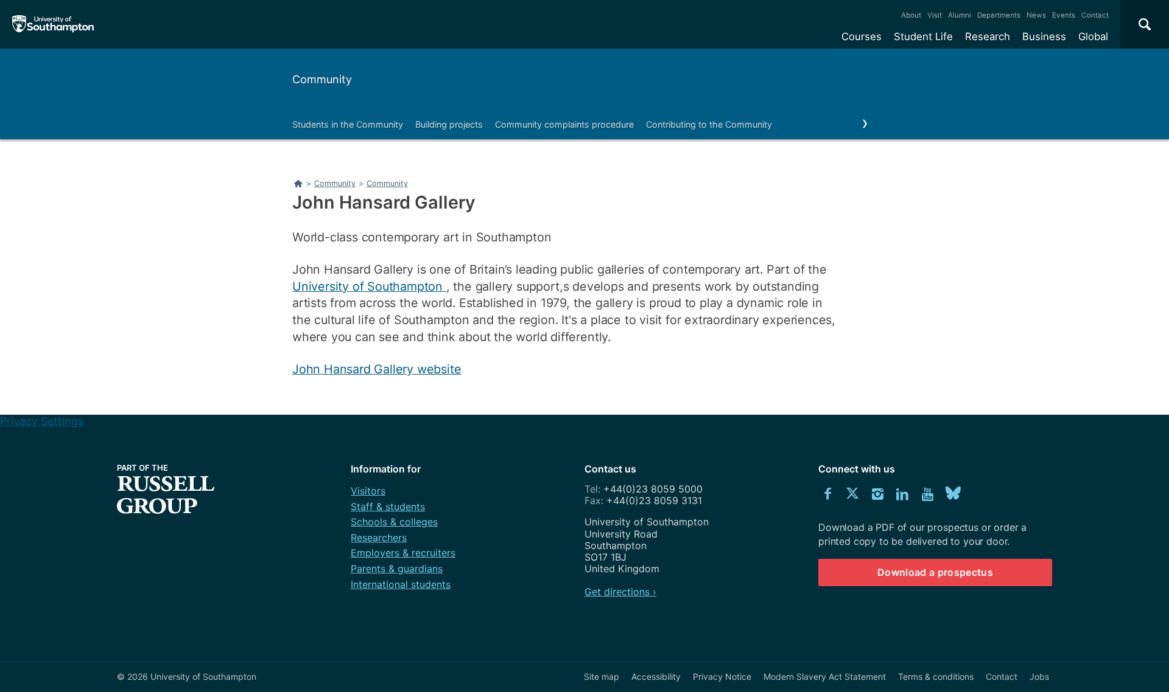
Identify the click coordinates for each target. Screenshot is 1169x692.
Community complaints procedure (564, 124)
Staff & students (388, 506)
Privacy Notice (722, 676)
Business (1044, 36)
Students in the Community (347, 124)
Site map (601, 676)
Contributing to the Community (709, 124)
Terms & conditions (936, 676)
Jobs (1039, 676)
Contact (1095, 15)
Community (322, 79)
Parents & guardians (397, 568)
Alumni (959, 15)
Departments (998, 15)
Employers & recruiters (403, 553)
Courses (861, 36)
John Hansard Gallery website (376, 369)
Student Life (923, 36)
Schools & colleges (394, 522)
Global (1093, 36)
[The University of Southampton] (53, 24)
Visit (934, 15)
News (1036, 15)
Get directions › (620, 592)
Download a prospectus (935, 572)
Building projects (449, 124)
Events (1063, 15)
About (911, 15)
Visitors (368, 491)
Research (987, 36)
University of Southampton (369, 286)
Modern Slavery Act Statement (825, 676)
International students (401, 584)
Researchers (379, 537)
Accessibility (656, 676)
